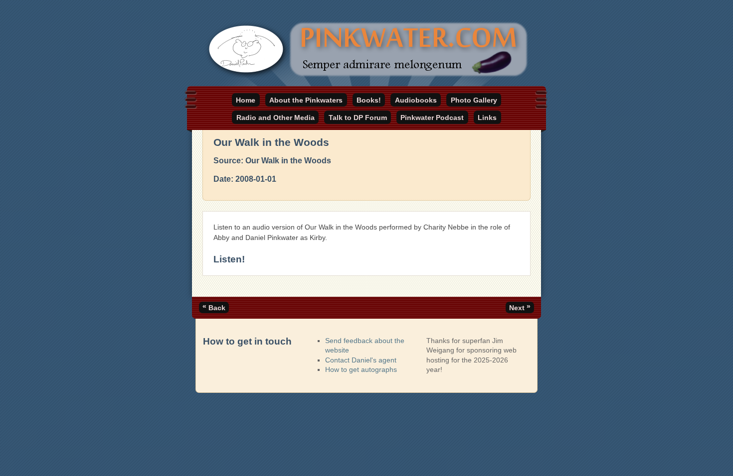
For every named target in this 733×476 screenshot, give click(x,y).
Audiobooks (416, 100)
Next (520, 306)
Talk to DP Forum (358, 117)
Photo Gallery (474, 100)
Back (213, 306)
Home (245, 100)
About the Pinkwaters (306, 100)
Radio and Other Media (275, 117)
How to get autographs (361, 369)
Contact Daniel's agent (360, 360)
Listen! (229, 259)
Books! (369, 100)
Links (487, 117)
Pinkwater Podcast (432, 117)
